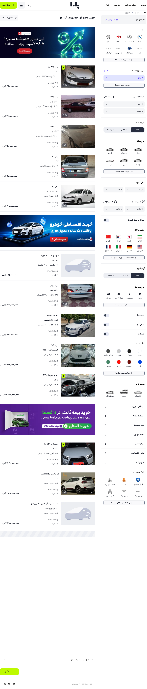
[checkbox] (109, 97)
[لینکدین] (14, 684)
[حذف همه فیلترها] (137, 19)
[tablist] (124, 130)
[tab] (137, 129)
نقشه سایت (75, 684)
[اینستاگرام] (4, 684)
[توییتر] (9, 684)
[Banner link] (47, 42)
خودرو (137, 12)
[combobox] (9, 18)
